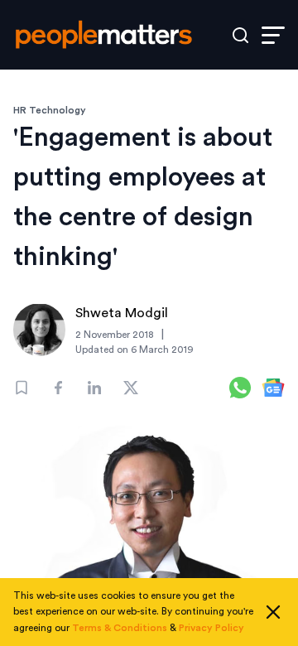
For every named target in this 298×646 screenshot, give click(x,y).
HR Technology (49, 110)
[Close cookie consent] (273, 612)
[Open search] (240, 35)
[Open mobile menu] (273, 35)
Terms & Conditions (119, 628)
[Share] (58, 387)
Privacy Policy (211, 628)
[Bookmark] (21, 387)
